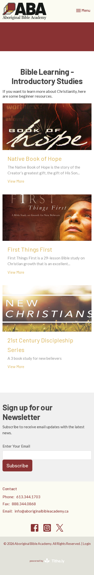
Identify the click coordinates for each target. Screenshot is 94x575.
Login (87, 544)
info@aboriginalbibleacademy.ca (41, 511)
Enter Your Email (16, 446)
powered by (44, 565)
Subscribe (17, 465)
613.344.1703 (28, 496)
